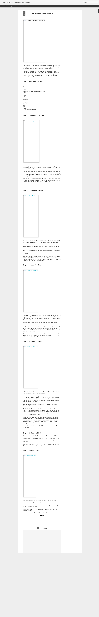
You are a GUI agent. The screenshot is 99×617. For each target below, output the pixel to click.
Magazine (12, 6)
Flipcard (7, 6)
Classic (2, 6)
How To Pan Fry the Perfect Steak (42, 14)
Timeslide (31, 6)
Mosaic (16, 6)
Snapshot (26, 6)
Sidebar (21, 6)
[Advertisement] (69, 34)
